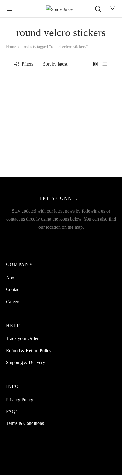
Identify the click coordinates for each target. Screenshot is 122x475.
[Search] (98, 8)
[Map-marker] (102, 239)
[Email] (61, 239)
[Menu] (9, 9)
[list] (105, 64)
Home (11, 47)
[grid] (95, 64)
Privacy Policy (19, 399)
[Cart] (112, 8)
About (12, 277)
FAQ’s (12, 411)
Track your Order (22, 338)
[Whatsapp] (74, 239)
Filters (27, 63)
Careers (13, 301)
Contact (13, 289)
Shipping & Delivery (25, 362)
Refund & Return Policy (29, 350)
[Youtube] (47, 239)
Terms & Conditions (25, 423)
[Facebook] (19, 239)
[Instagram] (33, 239)
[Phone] (88, 239)
